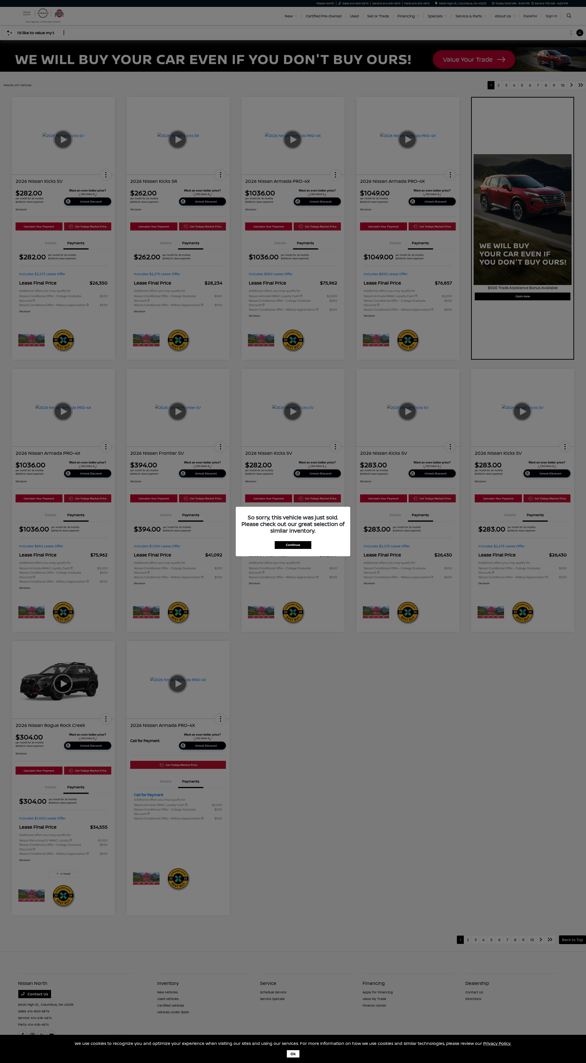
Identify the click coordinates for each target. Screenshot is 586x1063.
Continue (293, 545)
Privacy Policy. (497, 1043)
